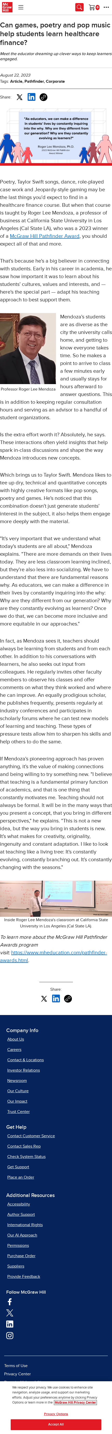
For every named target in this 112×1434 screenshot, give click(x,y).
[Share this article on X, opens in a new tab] (19, 97)
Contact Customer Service (31, 1136)
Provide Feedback (23, 1277)
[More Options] (106, 7)
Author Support (21, 1214)
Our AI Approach (22, 1235)
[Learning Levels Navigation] (21, 7)
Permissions (18, 1246)
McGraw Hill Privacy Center (75, 1402)
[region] (56, 1407)
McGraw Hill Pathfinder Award (44, 236)
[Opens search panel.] (79, 7)
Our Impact (17, 1101)
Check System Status (26, 1157)
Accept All (56, 1424)
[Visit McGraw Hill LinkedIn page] (9, 1324)
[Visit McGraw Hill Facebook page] (9, 1301)
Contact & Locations (25, 1060)
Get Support (18, 1167)
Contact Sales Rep (24, 1146)
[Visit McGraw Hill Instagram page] (9, 1335)
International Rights (25, 1225)
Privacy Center (17, 1374)
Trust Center (18, 1112)
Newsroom (17, 1081)
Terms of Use (16, 1366)
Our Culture (18, 1091)
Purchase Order (21, 1256)
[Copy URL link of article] (43, 97)
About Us (15, 1039)
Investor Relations (23, 1070)
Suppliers (15, 1266)
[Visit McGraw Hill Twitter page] (9, 1312)
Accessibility (18, 1204)
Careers (14, 1050)
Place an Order (20, 1177)
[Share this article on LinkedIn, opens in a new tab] (31, 97)
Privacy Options (56, 1414)
